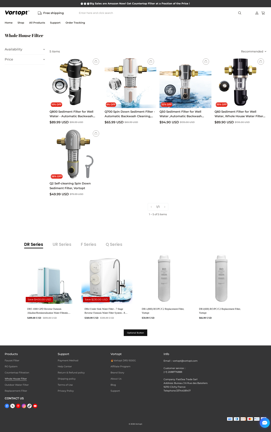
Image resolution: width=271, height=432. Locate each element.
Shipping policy (67, 378)
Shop (21, 22)
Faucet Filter (12, 360)
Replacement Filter (16, 390)
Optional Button (135, 332)
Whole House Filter (16, 378)
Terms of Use (65, 384)
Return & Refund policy (71, 372)
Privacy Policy (66, 390)
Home (9, 22)
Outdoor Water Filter (17, 384)
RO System (11, 366)
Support (55, 22)
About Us (116, 378)
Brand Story (117, 372)
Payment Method (68, 360)
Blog (113, 384)
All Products (37, 22)
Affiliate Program (120, 366)
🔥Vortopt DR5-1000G (123, 360)
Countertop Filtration (17, 372)
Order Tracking (75, 22)
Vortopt (138, 424)
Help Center (65, 366)
